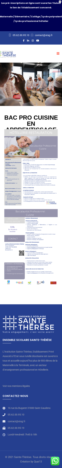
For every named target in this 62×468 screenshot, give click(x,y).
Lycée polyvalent (52, 16)
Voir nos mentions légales (16, 386)
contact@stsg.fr (44, 35)
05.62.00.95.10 (21, 35)
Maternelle (6, 16)
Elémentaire (22, 16)
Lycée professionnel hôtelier (31, 21)
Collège (35, 16)
